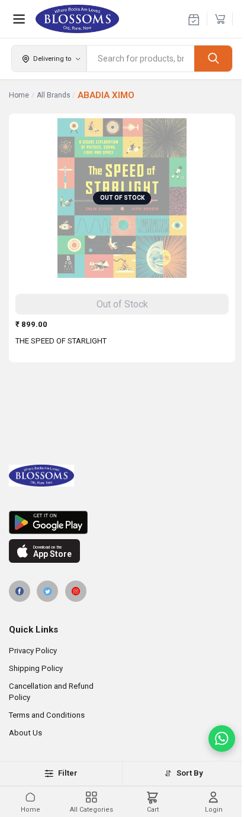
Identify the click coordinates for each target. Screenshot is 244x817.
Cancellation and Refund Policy (51, 692)
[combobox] (140, 59)
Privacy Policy (33, 650)
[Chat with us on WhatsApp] (221, 738)
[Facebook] (19, 591)
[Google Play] (122, 522)
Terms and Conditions (47, 715)
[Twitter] (47, 591)
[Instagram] (75, 591)
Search (213, 58)
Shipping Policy (36, 668)
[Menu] (19, 19)
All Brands (53, 95)
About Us (25, 732)
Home (19, 95)
